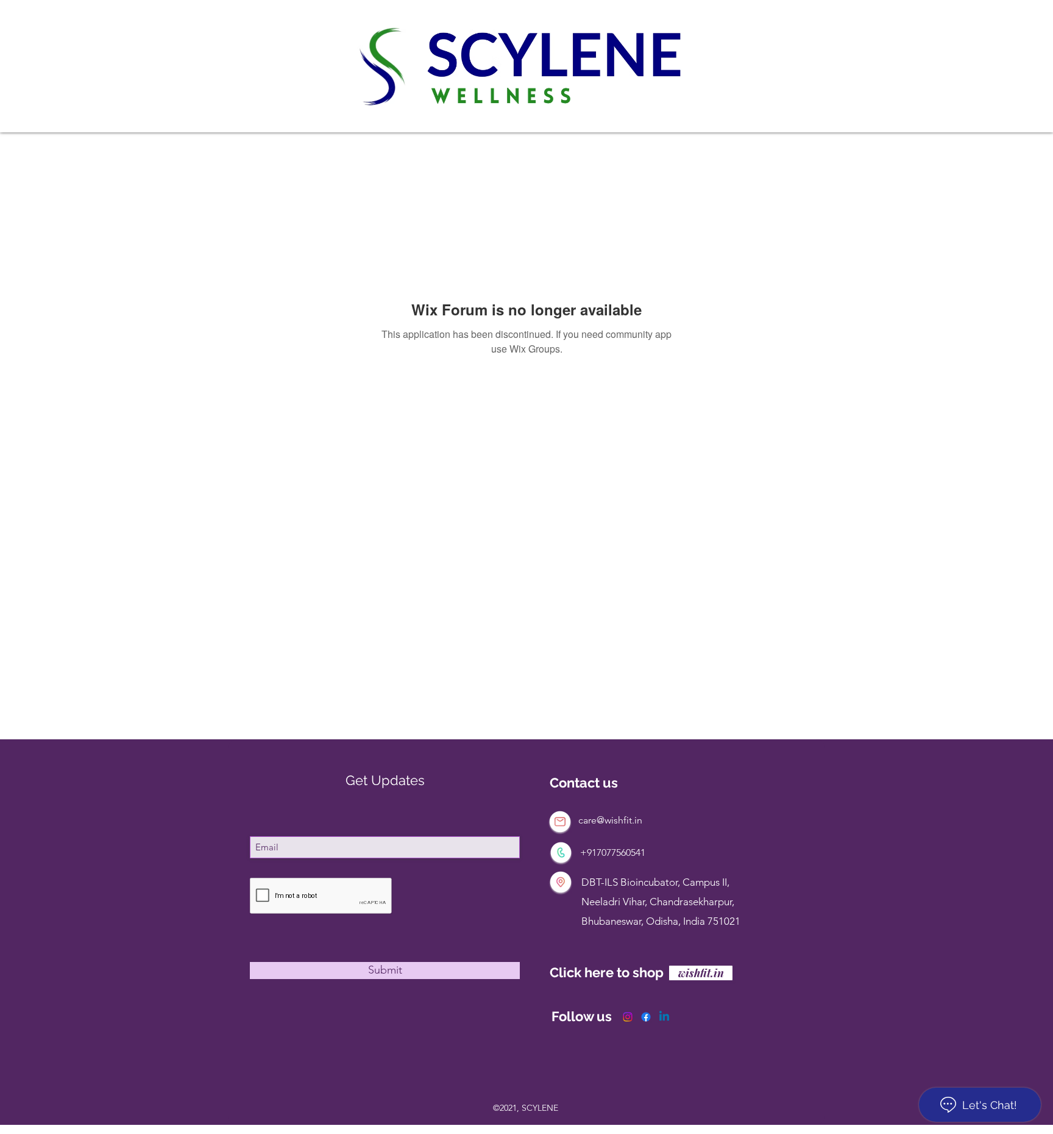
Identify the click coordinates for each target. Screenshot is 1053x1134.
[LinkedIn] (664, 1017)
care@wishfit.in (610, 820)
